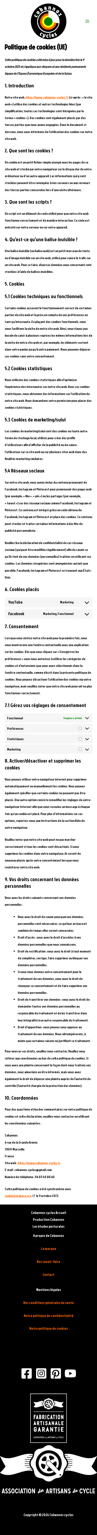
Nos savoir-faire (48, 1261)
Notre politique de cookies (48, 1328)
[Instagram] (41, 1373)
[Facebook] (26, 1373)
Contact (48, 1274)
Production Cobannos (48, 1219)
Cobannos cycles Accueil (48, 1212)
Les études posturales (48, 1226)
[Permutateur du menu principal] (87, 21)
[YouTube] (70, 1373)
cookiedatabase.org (18, 1195)
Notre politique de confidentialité (48, 1315)
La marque (48, 1248)
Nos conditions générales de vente (48, 1302)
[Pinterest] (56, 1373)
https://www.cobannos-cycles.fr (46, 97)
